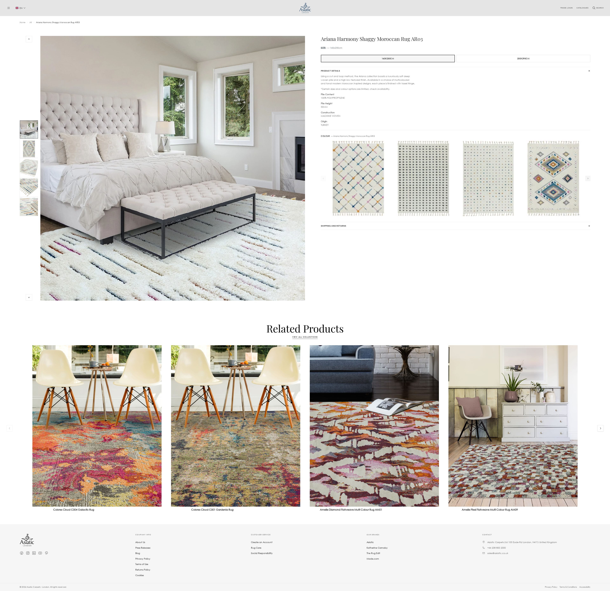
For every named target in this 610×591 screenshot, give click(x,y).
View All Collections (305, 337)
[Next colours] (588, 178)
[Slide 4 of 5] (29, 188)
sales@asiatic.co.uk (497, 553)
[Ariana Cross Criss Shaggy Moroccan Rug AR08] (358, 178)
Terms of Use (141, 564)
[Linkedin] (34, 553)
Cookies (139, 575)
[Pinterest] (46, 553)
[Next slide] (29, 297)
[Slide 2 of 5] (29, 149)
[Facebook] (22, 553)
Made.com (373, 558)
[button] (20, 8)
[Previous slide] (29, 39)
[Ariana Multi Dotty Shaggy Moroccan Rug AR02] (488, 178)
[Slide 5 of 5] (29, 207)
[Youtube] (40, 553)
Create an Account (261, 542)
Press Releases (142, 547)
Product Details (330, 71)
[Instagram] (28, 553)
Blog (137, 553)
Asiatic (370, 542)
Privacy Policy (142, 558)
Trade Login (566, 8)
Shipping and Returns (333, 226)
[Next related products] (600, 428)
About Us (140, 542)
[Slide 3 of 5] (29, 168)
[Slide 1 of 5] (29, 129)
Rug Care (256, 547)
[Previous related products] (9, 428)
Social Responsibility (262, 553)
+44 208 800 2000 (496, 547)
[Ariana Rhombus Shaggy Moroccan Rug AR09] (553, 178)
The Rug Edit (373, 553)
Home (22, 22)
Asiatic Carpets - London (38, 587)
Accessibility (584, 587)
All (31, 22)
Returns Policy (142, 569)
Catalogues (582, 8)
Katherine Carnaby (377, 547)
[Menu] (8, 8)
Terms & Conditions (568, 587)
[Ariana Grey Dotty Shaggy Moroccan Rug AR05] (423, 178)
